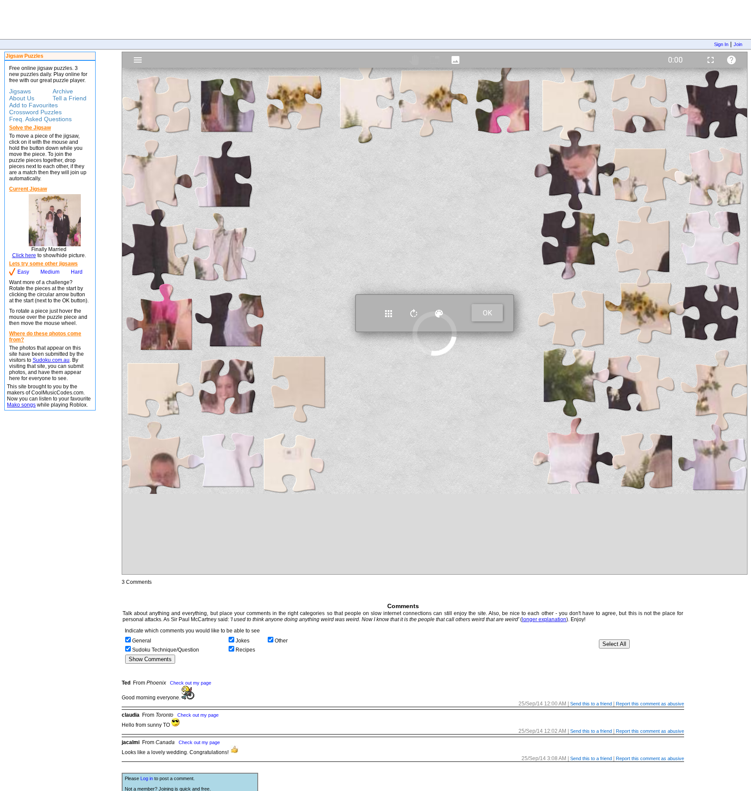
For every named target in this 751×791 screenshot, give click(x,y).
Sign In (721, 44)
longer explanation (544, 619)
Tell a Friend (69, 98)
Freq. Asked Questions (40, 119)
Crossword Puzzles (35, 112)
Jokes (242, 641)
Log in (146, 778)
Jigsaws (20, 91)
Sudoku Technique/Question (165, 650)
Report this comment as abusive (650, 703)
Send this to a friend (591, 703)
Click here (24, 255)
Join (738, 44)
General (141, 641)
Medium (50, 272)
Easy (23, 272)
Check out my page (190, 682)
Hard (77, 272)
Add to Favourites (33, 105)
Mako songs (21, 405)
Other (281, 641)
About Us (21, 98)
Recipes (245, 650)
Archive (63, 91)
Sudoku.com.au (51, 360)
